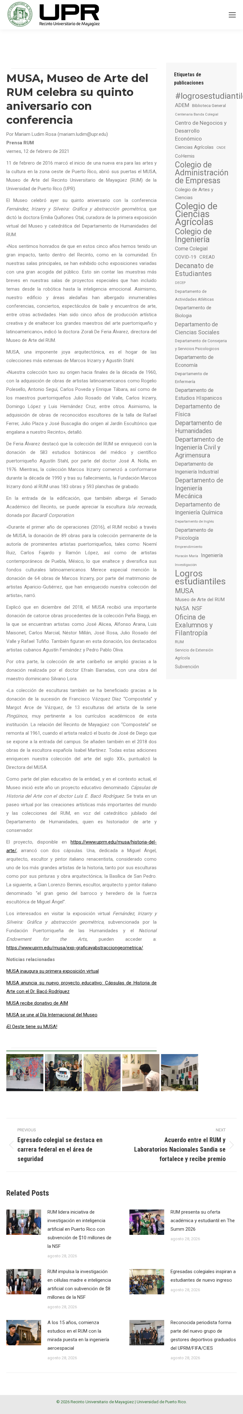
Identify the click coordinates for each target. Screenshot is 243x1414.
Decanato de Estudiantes (194, 270)
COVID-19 (185, 257)
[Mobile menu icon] (232, 14)
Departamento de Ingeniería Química (199, 508)
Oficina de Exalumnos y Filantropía (194, 625)
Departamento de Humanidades (198, 427)
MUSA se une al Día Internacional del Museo (51, 1015)
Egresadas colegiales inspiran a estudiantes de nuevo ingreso (203, 1276)
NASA (182, 608)
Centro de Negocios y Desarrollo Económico (201, 131)
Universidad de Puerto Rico (161, 1401)
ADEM (182, 105)
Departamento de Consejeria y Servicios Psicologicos (201, 344)
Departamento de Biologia (193, 311)
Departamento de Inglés (194, 521)
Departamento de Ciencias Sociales (197, 328)
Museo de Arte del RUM (200, 599)
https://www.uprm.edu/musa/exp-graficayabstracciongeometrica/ (74, 948)
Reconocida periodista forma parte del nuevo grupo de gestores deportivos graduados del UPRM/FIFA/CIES (203, 1335)
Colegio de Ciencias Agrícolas (196, 214)
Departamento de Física (197, 410)
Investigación (186, 564)
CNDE (221, 148)
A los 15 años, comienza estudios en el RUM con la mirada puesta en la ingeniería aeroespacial (78, 1335)
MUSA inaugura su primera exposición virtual (52, 971)
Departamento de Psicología (194, 534)
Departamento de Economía (194, 361)
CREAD (207, 257)
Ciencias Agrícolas (194, 147)
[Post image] (23, 1222)
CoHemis (185, 156)
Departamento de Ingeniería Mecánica (199, 488)
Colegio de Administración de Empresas (201, 173)
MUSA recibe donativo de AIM (37, 1003)
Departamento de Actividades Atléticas (194, 295)
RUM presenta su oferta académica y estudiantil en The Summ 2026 (203, 1220)
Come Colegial (191, 249)
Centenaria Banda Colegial (196, 114)
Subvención (187, 666)
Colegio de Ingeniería (193, 235)
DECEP (180, 283)
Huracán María (186, 556)
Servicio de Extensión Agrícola (194, 654)
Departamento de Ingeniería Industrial (197, 468)
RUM (179, 641)
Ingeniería (212, 555)
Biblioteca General (209, 105)
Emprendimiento (188, 546)
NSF (197, 608)
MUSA (184, 591)
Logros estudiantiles (200, 577)
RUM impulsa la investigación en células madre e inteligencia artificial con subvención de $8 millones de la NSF (79, 1284)
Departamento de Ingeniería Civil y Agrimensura (199, 447)
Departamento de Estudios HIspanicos (198, 394)
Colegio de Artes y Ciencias (194, 193)
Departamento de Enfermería (191, 377)
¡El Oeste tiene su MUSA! (31, 1026)
